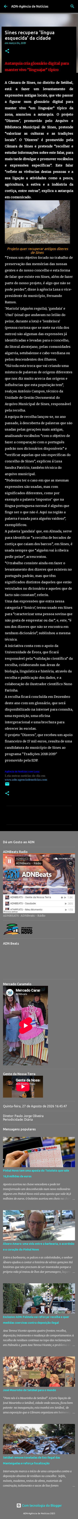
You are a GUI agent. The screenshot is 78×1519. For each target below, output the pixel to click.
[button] (7, 51)
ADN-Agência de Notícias (29, 6)
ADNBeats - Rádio (33, 915)
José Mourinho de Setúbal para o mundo (29, 1390)
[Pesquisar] (72, 6)
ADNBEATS (11, 915)
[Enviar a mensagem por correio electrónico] (7, 785)
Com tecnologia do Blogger (41, 1505)
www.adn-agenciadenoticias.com (26, 779)
